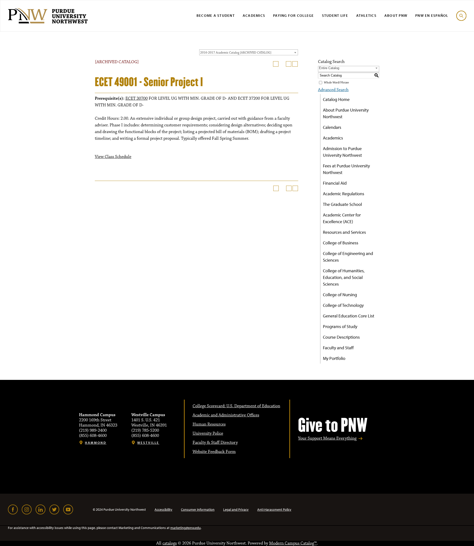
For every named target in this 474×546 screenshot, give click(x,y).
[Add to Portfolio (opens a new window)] (275, 64)
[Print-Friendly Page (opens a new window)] (288, 64)
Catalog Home (336, 99)
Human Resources (209, 424)
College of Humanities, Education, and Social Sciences (344, 277)
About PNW (395, 15)
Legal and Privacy (236, 509)
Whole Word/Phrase (336, 82)
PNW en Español (431, 15)
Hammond (95, 443)
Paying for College (293, 15)
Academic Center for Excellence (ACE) (342, 218)
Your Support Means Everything (327, 438)
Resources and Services (344, 232)
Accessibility (163, 509)
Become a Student (216, 15)
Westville (148, 443)
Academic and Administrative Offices (226, 415)
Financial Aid (335, 183)
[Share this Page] (282, 64)
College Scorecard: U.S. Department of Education (236, 406)
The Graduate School (342, 204)
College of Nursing (340, 294)
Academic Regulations (343, 193)
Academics (254, 15)
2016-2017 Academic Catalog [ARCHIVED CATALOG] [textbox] (235, 53)
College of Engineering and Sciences (348, 257)
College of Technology (343, 305)
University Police (208, 433)
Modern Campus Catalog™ (293, 543)
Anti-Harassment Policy (274, 509)
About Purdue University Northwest (346, 113)
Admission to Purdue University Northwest (342, 152)
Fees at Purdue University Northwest (346, 169)
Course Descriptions (341, 337)
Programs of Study (340, 326)
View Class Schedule (113, 156)
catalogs (169, 543)
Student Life (335, 15)
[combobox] (248, 52)
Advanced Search (333, 90)
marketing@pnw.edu (185, 528)
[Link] (13, 509)
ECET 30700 (136, 98)
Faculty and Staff (338, 348)
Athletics (366, 15)
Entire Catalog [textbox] (329, 68)
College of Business (340, 243)
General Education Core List (348, 316)
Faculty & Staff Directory (215, 442)
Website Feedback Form (214, 451)
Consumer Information (198, 509)
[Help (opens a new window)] (295, 64)
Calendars (332, 127)
